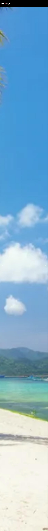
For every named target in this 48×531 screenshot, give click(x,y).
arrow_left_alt (2, 265)
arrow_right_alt (45, 265)
